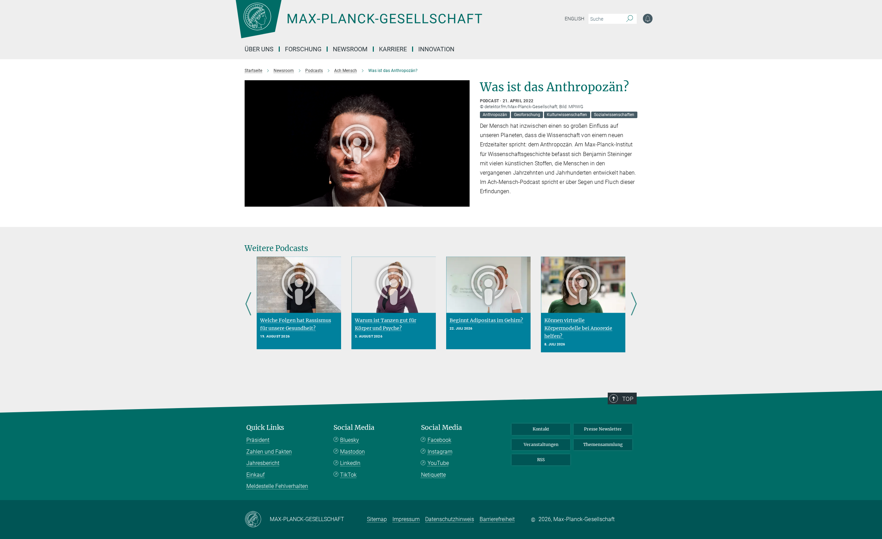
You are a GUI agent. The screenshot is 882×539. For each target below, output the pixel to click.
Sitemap (377, 519)
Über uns (259, 49)
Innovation (436, 49)
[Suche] (630, 19)
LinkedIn (350, 463)
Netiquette (433, 474)
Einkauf (255, 474)
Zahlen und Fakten (269, 451)
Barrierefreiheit (497, 519)
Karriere (393, 49)
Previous (248, 304)
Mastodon (352, 451)
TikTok (348, 474)
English (574, 18)
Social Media (354, 428)
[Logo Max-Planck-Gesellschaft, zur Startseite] (358, 24)
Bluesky (349, 440)
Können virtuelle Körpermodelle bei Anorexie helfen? (578, 328)
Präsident (257, 440)
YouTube (438, 463)
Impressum (406, 519)
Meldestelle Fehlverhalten (277, 486)
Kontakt (541, 429)
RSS (541, 459)
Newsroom (350, 49)
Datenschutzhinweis (449, 519)
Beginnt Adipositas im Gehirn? (486, 320)
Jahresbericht (262, 463)
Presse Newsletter (603, 429)
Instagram (440, 451)
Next (633, 304)
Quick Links (265, 428)
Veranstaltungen (541, 444)
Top (627, 398)
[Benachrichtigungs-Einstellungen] (648, 18)
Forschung (303, 49)
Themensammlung (603, 444)
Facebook (439, 440)
